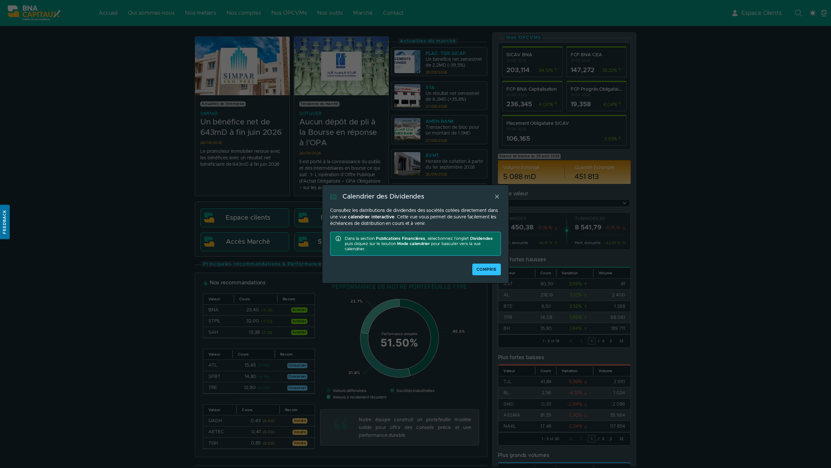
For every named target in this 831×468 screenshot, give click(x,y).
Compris (487, 269)
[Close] (497, 197)
